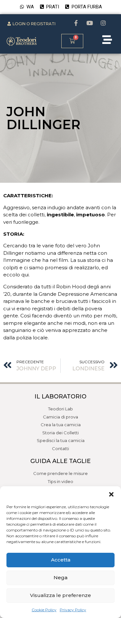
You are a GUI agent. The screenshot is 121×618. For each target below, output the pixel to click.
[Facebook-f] (76, 23)
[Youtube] (90, 23)
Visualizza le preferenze (60, 595)
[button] (111, 494)
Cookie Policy (44, 609)
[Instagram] (103, 23)
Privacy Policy (73, 609)
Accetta (60, 560)
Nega (60, 577)
